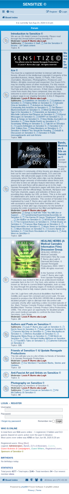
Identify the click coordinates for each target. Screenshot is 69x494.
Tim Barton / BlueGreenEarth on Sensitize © (37, 108)
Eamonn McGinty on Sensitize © (28, 331)
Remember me (45, 421)
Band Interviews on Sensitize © (25, 226)
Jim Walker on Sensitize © (28, 219)
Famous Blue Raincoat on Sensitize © (42, 224)
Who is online (9, 428)
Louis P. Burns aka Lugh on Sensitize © (43, 327)
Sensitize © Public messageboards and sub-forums (33, 134)
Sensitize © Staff (32, 43)
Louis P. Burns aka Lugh (34, 41)
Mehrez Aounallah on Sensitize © (40, 334)
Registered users (53, 448)
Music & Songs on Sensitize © (25, 119)
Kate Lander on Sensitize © (52, 329)
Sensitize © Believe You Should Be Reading (31, 130)
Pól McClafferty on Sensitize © (34, 391)
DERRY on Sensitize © (49, 117)
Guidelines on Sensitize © (36, 100)
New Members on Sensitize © (44, 128)
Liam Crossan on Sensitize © (38, 390)
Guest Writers (37, 448)
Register (16, 403)
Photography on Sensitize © (27, 383)
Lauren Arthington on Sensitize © (31, 126)
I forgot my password (11, 421)
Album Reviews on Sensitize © (30, 229)
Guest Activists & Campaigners (15, 448)
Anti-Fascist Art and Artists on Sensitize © (36, 372)
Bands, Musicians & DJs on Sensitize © (62, 150)
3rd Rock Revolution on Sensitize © (41, 231)
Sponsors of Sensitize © (12, 451)
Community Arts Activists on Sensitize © (29, 107)
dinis (11, 474)
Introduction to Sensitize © (27, 33)
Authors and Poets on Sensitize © (31, 324)
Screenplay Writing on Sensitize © (26, 123)
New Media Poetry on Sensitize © (40, 121)
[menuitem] (10, 11)
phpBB (24, 487)
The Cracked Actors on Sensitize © (32, 222)
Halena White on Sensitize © (38, 103)
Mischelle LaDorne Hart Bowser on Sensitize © (32, 114)
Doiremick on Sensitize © (46, 112)
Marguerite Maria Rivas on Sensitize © (29, 336)
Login (4, 403)
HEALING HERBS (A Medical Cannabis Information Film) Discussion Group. (53, 245)
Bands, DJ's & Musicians (35, 446)
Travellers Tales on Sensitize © (30, 341)
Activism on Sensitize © (43, 105)
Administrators (15, 446)
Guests (51, 446)
